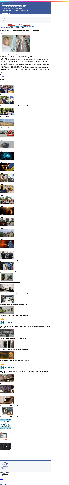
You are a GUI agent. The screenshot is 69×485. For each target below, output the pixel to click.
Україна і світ (3, 18)
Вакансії (3, 465)
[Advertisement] (21, 455)
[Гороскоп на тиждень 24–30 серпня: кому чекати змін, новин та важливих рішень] (7, 159)
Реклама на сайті (2, 467)
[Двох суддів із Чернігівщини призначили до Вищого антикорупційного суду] (7, 225)
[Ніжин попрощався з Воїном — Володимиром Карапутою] (7, 269)
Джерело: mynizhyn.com (3, 76)
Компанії (3, 20)
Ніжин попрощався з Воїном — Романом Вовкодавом (8, 394)
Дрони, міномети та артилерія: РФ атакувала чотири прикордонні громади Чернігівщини (14, 349)
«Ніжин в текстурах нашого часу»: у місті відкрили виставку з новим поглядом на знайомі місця (15, 315)
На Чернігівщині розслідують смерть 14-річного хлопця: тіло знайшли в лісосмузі (13, 338)
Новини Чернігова (4, 463)
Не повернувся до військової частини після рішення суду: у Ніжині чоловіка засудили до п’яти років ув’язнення (15, 10)
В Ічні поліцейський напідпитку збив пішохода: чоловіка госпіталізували (11, 138)
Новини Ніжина (4, 19)
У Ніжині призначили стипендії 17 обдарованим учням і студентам (10, 405)
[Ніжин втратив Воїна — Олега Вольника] (7, 170)
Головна (1, 27)
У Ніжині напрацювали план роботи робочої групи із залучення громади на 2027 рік (13, 304)
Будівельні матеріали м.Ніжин (5, 21)
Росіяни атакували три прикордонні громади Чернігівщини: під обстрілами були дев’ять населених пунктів (17, 238)
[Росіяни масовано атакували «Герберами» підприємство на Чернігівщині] (7, 214)
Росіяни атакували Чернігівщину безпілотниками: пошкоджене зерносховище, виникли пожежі (13, 6)
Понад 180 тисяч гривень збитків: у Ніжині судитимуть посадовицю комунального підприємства (15, 293)
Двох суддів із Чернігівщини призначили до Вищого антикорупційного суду (12, 227)
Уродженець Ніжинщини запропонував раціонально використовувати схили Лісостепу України (15, 360)
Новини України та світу (5, 475)
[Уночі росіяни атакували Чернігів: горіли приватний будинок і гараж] (7, 247)
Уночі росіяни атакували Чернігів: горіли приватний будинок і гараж (11, 249)
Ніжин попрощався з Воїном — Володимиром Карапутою (9, 271)
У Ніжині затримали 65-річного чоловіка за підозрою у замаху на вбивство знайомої (13, 260)
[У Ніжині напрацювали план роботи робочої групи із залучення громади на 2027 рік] (7, 302)
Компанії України (4, 464)
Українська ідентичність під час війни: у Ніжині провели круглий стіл (11, 383)
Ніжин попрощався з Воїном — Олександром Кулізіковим (9, 9)
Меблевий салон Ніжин (5, 466)
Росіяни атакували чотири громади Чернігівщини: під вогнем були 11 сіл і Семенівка (13, 149)
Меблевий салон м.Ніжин (5, 22)
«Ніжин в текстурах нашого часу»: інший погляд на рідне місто (10, 282)
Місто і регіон (4, 27)
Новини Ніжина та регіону (5, 474)
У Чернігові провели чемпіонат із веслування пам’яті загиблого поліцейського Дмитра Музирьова (14, 5)
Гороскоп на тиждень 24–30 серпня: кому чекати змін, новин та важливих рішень (12, 8)
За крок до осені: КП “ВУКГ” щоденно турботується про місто (9, 116)
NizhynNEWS (3, 17)
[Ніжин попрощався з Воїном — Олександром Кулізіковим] (7, 181)
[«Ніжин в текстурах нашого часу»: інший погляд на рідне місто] (7, 280)
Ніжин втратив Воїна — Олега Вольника (6, 171)
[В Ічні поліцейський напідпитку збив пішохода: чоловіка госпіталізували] (7, 137)
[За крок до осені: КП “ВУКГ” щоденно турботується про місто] (7, 115)
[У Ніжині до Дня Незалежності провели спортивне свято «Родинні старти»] (7, 203)
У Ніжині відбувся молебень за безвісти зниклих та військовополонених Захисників (12, 4)
